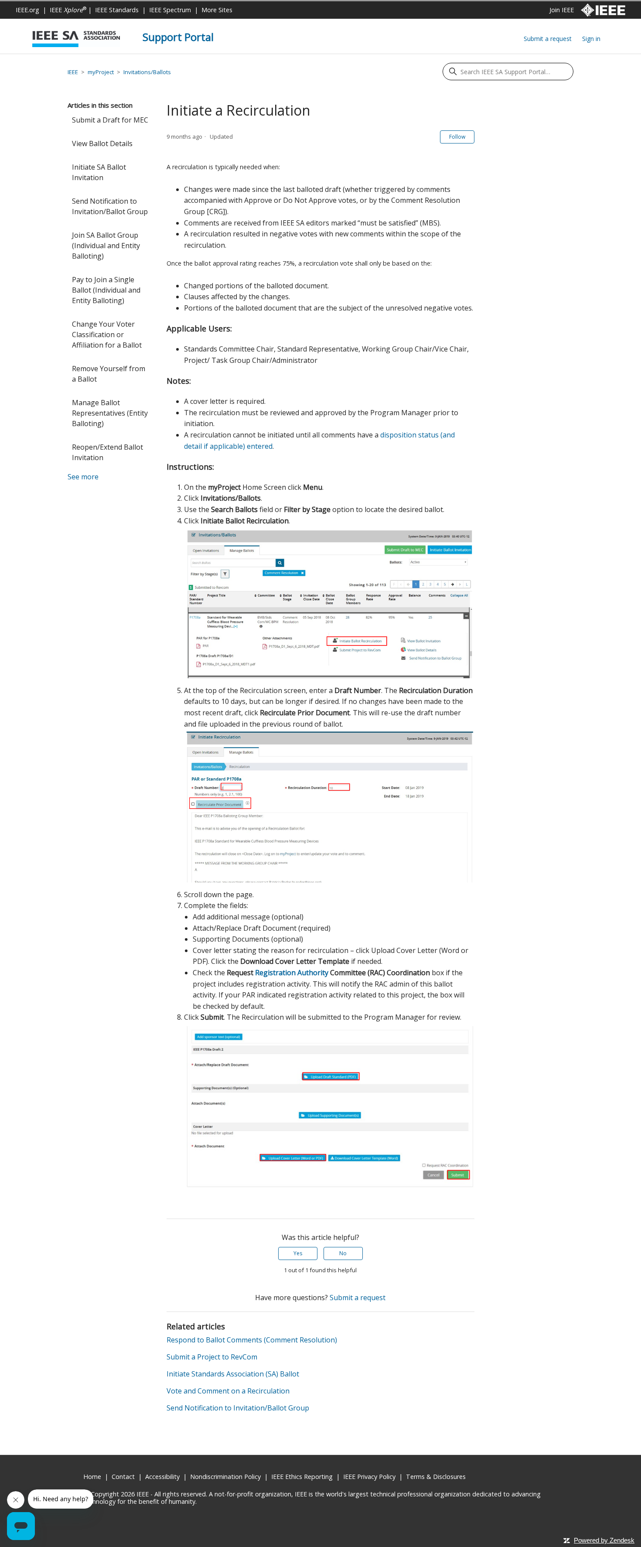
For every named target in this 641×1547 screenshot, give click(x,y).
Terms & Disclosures (436, 1476)
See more (83, 477)
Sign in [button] (591, 38)
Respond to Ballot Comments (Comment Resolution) (252, 1340)
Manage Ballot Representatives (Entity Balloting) (110, 413)
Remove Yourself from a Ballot (108, 374)
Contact (123, 1476)
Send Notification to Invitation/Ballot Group (110, 206)
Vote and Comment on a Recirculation (228, 1391)
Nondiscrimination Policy (225, 1476)
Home (92, 1476)
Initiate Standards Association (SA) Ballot (233, 1374)
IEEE (68, 10)
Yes (297, 1253)
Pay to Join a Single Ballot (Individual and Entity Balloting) (106, 290)
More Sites (216, 10)
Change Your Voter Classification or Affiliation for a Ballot (107, 334)
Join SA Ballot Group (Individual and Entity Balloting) (106, 245)
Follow (457, 136)
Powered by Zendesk (604, 1540)
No (343, 1253)
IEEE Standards (117, 10)
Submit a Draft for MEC (110, 120)
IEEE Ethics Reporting (302, 1476)
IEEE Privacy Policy (369, 1476)
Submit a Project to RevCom (212, 1357)
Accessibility (162, 1476)
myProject (101, 72)
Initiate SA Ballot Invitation (99, 172)
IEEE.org (27, 10)
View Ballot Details (102, 143)
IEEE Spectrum (170, 10)
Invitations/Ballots (147, 72)
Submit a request (548, 38)
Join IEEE (561, 10)
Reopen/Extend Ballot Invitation (107, 452)
